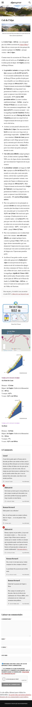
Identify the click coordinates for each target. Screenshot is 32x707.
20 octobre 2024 (14, 603)
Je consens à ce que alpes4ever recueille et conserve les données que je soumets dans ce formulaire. (16, 671)
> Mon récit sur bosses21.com (20, 294)
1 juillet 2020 (8, 481)
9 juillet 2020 (10, 501)
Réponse (26, 481)
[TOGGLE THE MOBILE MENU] (3, 2)
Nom (4, 639)
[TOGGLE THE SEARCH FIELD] (29, 2)
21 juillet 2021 (10, 552)
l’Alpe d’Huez (23, 44)
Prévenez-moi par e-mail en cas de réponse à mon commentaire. (14, 664)
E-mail (4, 647)
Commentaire (7, 619)
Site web (4, 655)
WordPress (23, 703)
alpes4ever (16, 2)
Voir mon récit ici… (22, 549)
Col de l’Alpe (8, 20)
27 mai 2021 (8, 523)
